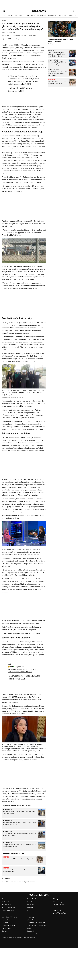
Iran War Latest (7, 904)
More (28, 806)
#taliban (11, 75)
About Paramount (33, 920)
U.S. (4, 15)
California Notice (58, 904)
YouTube (30, 902)
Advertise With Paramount (36, 923)
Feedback (30, 931)
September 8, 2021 (16, 90)
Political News (6, 902)
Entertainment (62, 15)
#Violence (19, 668)
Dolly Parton (19, 15)
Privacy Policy (57, 902)
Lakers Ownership (8, 910)
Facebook (30, 904)
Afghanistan (22, 50)
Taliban (7, 878)
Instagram (30, 907)
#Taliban (11, 668)
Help (29, 928)
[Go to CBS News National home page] (39, 11)
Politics (33, 15)
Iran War (10, 15)
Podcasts (5, 923)
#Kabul (35, 80)
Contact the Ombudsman (35, 934)
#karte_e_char (35, 668)
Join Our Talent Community (36, 925)
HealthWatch (41, 15)
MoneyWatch (51, 15)
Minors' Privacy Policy (60, 913)
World (27, 15)
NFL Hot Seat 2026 (8, 907)
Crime (71, 15)
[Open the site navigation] (15, 11)
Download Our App (8, 925)
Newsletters (6, 920)
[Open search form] (73, 11)
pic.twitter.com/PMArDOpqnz (20, 671)
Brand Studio (6, 928)
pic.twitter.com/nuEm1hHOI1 (19, 83)
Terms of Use (57, 910)
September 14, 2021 (16, 678)
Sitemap (4, 931)
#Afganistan (19, 666)
